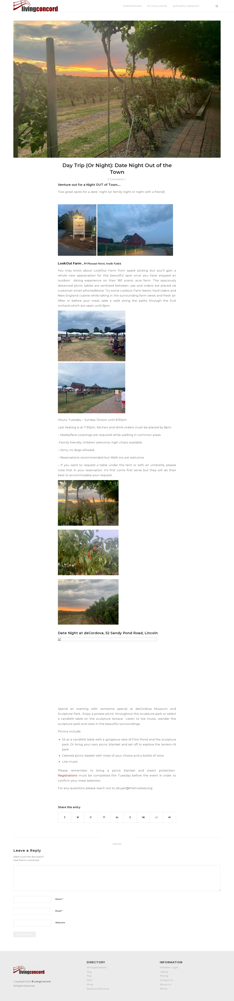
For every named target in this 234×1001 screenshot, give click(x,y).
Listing (164, 971)
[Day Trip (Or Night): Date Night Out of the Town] (117, 89)
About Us (165, 984)
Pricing (164, 975)
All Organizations (97, 967)
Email (59, 910)
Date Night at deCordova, (82, 633)
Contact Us (166, 980)
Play (89, 975)
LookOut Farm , (71, 263)
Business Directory (98, 988)
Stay (89, 971)
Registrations (67, 775)
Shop (90, 984)
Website (60, 922)
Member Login (169, 967)
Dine (89, 980)
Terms (163, 988)
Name (59, 899)
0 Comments (116, 179)
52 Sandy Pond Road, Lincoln (132, 633)
